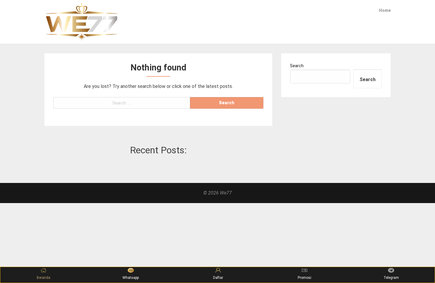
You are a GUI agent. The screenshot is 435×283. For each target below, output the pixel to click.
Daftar (218, 278)
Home (385, 10)
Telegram (391, 278)
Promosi (304, 278)
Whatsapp (131, 278)
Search (297, 65)
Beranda (43, 278)
